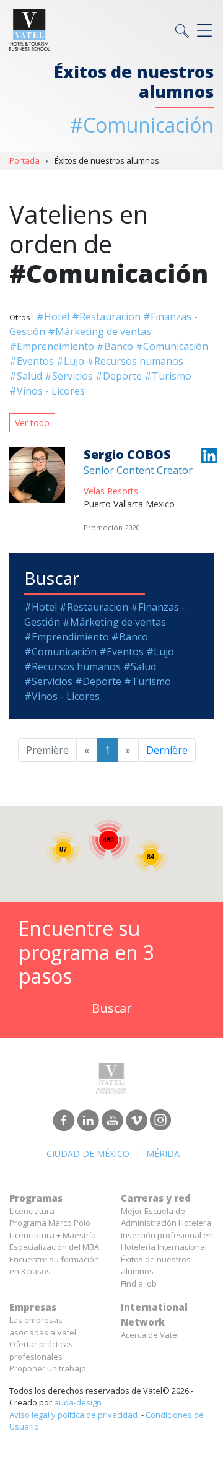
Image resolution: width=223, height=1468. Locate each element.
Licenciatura (32, 1211)
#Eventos (31, 361)
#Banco (115, 346)
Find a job (139, 1283)
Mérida (163, 1154)
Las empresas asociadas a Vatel (42, 1326)
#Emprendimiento (51, 346)
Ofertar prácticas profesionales (41, 1350)
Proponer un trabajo (47, 1368)
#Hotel (53, 316)
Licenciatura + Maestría (52, 1235)
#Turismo (167, 376)
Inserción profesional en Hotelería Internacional (167, 1241)
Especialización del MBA (54, 1246)
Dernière (167, 750)
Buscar (112, 1008)
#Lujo (70, 361)
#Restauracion (106, 316)
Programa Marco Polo (49, 1222)
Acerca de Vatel (150, 1334)
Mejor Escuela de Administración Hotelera (166, 1217)
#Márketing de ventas (99, 331)
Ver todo (32, 423)
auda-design (78, 1402)
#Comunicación (172, 346)
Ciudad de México (87, 1154)
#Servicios (69, 376)
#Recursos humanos (135, 361)
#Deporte (118, 376)
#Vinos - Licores (47, 391)
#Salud (25, 376)
